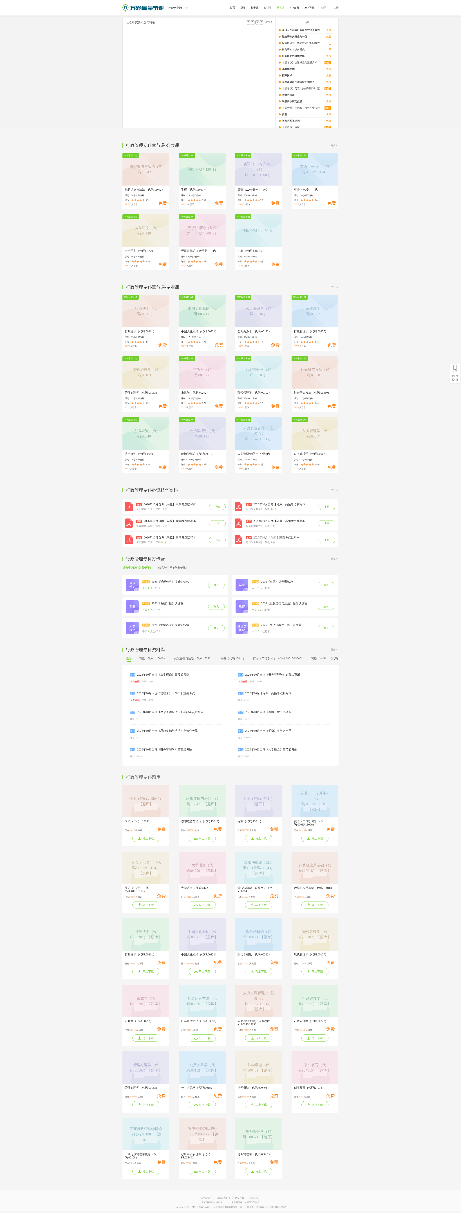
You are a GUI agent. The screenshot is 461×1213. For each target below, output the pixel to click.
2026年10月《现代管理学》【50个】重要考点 (166, 693)
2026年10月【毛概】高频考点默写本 (268, 693)
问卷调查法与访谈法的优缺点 (298, 82)
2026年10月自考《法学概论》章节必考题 (163, 674)
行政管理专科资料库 (145, 649)
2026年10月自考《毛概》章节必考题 (268, 730)
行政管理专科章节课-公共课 (152, 145)
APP (455, 371)
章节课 (280, 7)
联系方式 (253, 1197)
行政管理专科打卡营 (145, 558)
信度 (284, 114)
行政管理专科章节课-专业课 (152, 287)
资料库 (267, 7)
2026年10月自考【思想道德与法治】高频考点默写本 (170, 712)
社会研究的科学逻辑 (293, 56)
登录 (323, 7)
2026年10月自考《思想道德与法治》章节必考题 (167, 730)
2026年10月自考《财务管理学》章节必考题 (164, 749)
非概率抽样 (288, 69)
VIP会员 (294, 7)
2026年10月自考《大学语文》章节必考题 (271, 749)
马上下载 (148, 838)
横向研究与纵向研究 (293, 49)
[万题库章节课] (143, 5)
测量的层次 (288, 95)
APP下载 (309, 7)
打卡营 (254, 7)
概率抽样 (287, 75)
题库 (242, 7)
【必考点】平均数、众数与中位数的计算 (302, 108)
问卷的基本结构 (291, 121)
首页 (232, 7)
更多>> (335, 145)
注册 (336, 7)
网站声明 (239, 1197)
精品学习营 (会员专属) (172, 567)
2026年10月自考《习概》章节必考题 (268, 712)
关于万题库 (206, 1197)
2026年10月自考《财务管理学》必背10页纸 (272, 674)
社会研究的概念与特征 (294, 36)
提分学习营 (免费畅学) (136, 567)
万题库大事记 (223, 1197)
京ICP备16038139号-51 (212, 1202)
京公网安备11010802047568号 (246, 1202)
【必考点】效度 (291, 127)
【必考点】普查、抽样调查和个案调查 (302, 88)
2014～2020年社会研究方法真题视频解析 (302, 30)
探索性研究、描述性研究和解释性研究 (302, 43)
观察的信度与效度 (292, 101)
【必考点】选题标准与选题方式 (299, 62)
